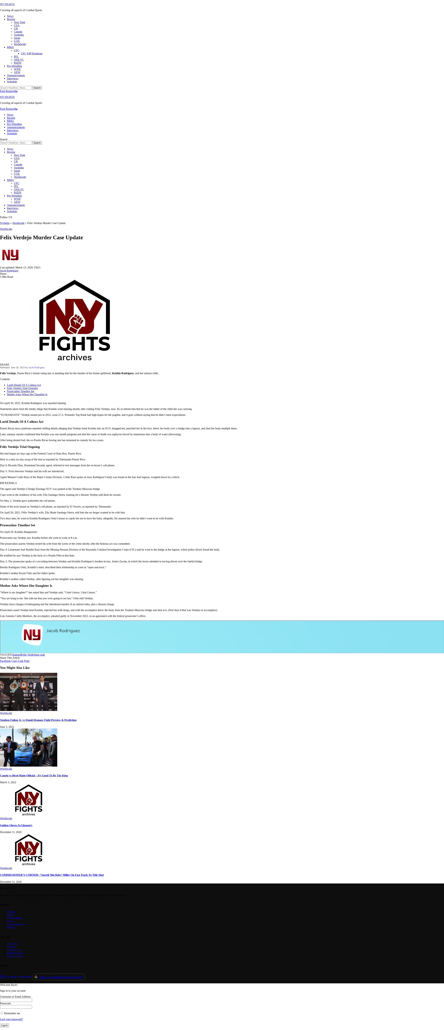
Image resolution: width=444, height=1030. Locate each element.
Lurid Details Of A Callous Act (24, 385)
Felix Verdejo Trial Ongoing (22, 388)
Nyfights (5, 223)
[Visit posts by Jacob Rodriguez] (10, 264)
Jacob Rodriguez (9, 270)
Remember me (11, 1013)
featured (16, 654)
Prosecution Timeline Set (20, 391)
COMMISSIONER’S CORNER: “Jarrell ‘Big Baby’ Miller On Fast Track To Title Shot (52, 874)
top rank (40, 654)
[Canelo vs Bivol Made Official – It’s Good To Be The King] (28, 765)
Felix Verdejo (28, 654)
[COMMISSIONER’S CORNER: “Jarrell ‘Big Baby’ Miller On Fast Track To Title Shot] (28, 865)
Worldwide (18, 223)
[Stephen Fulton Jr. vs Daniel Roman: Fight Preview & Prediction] (28, 710)
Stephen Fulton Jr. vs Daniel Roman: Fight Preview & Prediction (38, 720)
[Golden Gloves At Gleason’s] (28, 815)
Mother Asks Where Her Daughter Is (27, 394)
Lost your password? (11, 1019)
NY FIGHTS (7, 4)
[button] (8, 91)
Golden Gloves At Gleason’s (16, 825)
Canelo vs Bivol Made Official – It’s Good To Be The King (34, 775)
